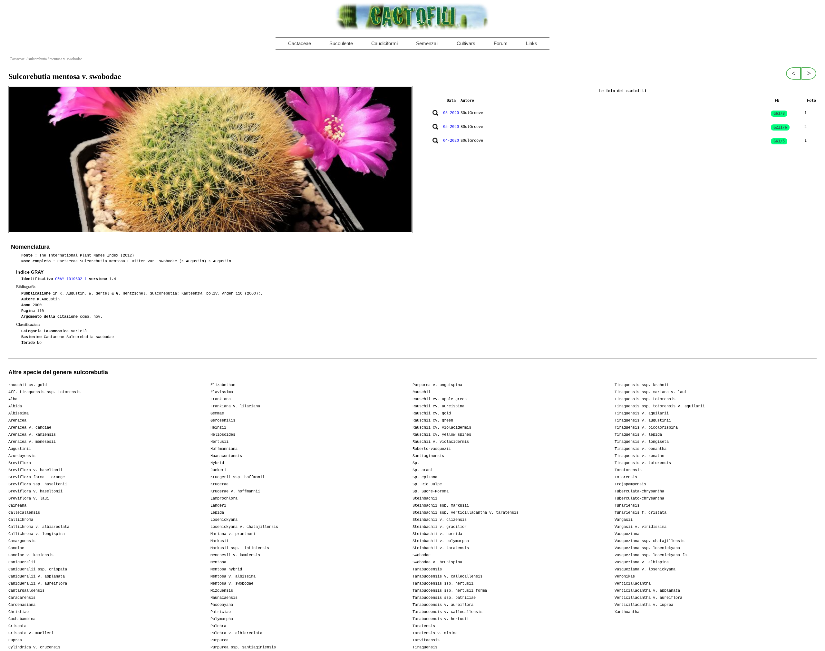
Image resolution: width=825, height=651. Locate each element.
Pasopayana (221, 605)
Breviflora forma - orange (36, 477)
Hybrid (217, 463)
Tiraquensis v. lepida (638, 434)
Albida (15, 406)
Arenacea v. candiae (29, 427)
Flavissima (221, 392)
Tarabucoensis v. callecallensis (447, 576)
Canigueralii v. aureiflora (37, 583)
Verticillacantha (633, 583)
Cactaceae (299, 43)
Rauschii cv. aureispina (438, 406)
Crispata (17, 626)
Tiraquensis (424, 647)
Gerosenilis (222, 420)
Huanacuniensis (226, 456)
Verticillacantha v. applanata (647, 590)
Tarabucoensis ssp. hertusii (442, 583)
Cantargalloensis (26, 590)
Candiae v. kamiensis (30, 555)
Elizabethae (222, 385)
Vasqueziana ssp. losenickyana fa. (652, 555)
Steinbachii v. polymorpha (440, 541)
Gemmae (217, 413)
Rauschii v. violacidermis (440, 442)
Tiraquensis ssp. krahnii (642, 385)
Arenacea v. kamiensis (32, 434)
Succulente (341, 43)
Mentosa (218, 562)
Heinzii (218, 427)
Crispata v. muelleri (30, 633)
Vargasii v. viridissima (640, 527)
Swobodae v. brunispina (437, 562)
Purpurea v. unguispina (437, 385)
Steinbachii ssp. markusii (440, 505)
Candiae (16, 548)
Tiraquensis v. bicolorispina (646, 427)
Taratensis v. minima (435, 633)
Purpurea (219, 640)
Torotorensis (628, 470)
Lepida (217, 512)
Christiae (18, 612)
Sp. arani (422, 470)
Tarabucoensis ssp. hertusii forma (449, 590)
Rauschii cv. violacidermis (441, 427)
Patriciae (220, 612)
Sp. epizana (424, 477)
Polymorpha (221, 619)
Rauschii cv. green (432, 420)
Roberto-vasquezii (431, 449)
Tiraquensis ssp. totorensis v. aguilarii (660, 406)
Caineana (17, 505)
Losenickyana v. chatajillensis (244, 527)
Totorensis (626, 477)
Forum (501, 43)
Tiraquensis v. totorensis (643, 463)
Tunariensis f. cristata (640, 512)
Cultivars (466, 43)
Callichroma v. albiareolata (38, 527)
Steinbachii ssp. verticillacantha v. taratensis (465, 512)
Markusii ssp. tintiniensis (239, 548)
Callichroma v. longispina (36, 534)
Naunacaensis (224, 598)
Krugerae (219, 484)
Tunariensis (627, 505)
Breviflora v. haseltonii (35, 470)
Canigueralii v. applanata (36, 576)
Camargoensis (21, 541)
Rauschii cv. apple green (439, 399)
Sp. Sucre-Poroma (430, 491)
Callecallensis (24, 512)
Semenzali (427, 43)
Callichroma (20, 520)
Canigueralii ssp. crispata (37, 569)
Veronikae (625, 576)
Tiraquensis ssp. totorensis (645, 399)
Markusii (219, 541)
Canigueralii (21, 562)
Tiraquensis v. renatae (639, 456)
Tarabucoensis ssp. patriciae (444, 598)
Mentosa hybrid (226, 569)
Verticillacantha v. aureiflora (648, 598)
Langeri (218, 505)
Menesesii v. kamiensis (235, 555)
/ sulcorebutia (36, 59)
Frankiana (220, 399)
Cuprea (15, 640)
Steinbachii (424, 498)
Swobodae (421, 555)
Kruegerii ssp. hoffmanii (237, 477)
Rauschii (421, 392)
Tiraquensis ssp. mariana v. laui (651, 392)
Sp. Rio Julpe (427, 484)
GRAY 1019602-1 (72, 279)
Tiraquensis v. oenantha (640, 449)
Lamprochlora (224, 498)
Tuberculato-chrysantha (639, 498)
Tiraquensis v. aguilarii (642, 413)
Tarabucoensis (427, 569)
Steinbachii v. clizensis (439, 520)
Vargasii (624, 520)
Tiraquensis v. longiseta (642, 442)
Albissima (18, 413)
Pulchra (218, 626)
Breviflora (19, 463)
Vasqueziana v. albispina (642, 562)
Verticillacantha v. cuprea (644, 605)
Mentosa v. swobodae (231, 583)
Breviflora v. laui (28, 498)
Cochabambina (21, 619)
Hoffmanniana (224, 449)
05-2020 (451, 113)
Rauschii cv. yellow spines (441, 434)
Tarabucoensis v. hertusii (440, 619)
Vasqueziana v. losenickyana (645, 569)
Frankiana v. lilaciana (235, 406)
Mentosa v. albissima (233, 576)
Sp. (415, 463)
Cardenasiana (21, 605)
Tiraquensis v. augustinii (643, 420)
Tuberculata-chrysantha (639, 491)
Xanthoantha (627, 612)
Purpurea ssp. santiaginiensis (243, 647)
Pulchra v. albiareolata (236, 633)
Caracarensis (21, 598)
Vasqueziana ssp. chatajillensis (649, 541)
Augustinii (19, 449)
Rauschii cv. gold (431, 413)
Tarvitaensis (426, 640)
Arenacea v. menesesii (32, 442)
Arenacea (17, 420)
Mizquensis (221, 590)
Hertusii (219, 442)
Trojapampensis (630, 484)
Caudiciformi (384, 43)
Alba (12, 399)
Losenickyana (224, 520)
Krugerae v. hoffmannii (235, 491)
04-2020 (451, 140)
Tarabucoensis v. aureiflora (442, 605)
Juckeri (218, 470)
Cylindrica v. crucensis (34, 647)
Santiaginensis (428, 456)
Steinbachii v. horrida (437, 534)
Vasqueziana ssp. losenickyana (647, 548)
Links (531, 43)
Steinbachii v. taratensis (440, 548)
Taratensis (423, 626)
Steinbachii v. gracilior (439, 527)
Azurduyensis (21, 456)
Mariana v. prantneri (233, 534)
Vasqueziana (627, 534)
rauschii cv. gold (27, 385)
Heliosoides (222, 434)
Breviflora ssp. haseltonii (37, 484)
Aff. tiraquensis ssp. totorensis (44, 392)
